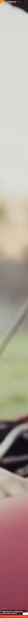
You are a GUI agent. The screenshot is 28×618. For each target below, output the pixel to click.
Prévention (3, 608)
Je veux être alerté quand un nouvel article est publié (14, 616)
